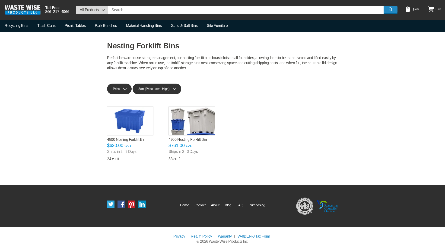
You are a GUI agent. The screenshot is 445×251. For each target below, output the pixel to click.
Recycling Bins (16, 26)
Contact (200, 205)
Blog (228, 205)
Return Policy (201, 236)
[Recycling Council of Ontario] (327, 205)
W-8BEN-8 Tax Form (254, 236)
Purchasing (257, 205)
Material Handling (144, 26)
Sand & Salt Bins (184, 26)
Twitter (110, 204)
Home (184, 205)
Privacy (179, 236)
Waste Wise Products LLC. (23, 10)
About (215, 205)
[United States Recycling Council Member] (305, 205)
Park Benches (106, 26)
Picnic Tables (75, 26)
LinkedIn (142, 204)
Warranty (225, 236)
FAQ (240, 205)
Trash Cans (46, 26)
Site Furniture (217, 26)
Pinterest (131, 204)
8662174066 (57, 12)
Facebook (121, 204)
